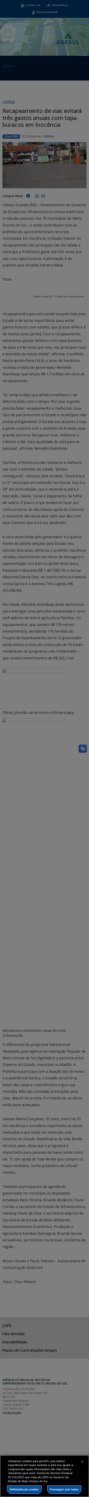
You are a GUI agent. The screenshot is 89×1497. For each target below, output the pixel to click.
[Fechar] (82, 1461)
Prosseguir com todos (64, 1489)
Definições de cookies (24, 1489)
